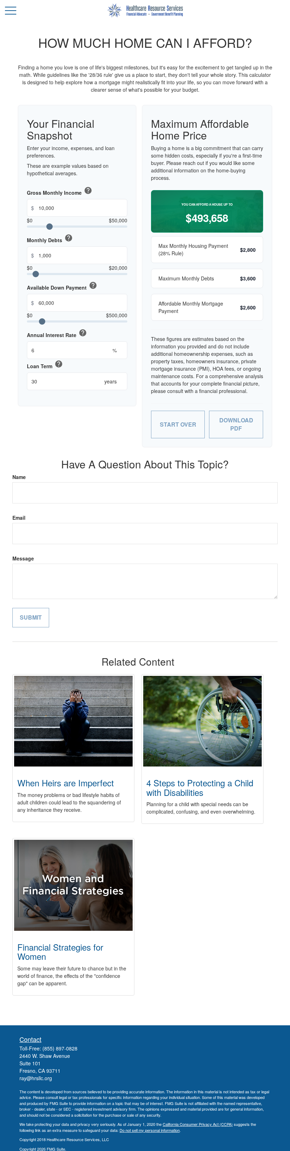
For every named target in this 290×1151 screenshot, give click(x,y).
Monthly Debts (50, 239)
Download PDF (236, 424)
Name (19, 476)
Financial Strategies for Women (60, 951)
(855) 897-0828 (59, 1048)
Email (18, 517)
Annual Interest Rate (57, 333)
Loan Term (45, 365)
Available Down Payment (62, 286)
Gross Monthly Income (59, 191)
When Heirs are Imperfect (65, 782)
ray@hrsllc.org (35, 1078)
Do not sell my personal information (150, 1130)
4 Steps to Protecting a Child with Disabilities (199, 787)
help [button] (88, 190)
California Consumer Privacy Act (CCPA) (198, 1124)
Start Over (178, 424)
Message (23, 558)
